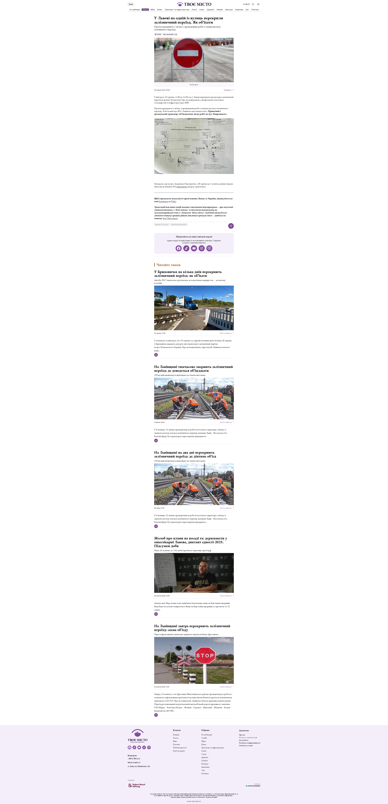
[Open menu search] (253, 4)
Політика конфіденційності (249, 743)
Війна (152, 10)
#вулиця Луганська (161, 224)
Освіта (194, 10)
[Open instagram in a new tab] (202, 248)
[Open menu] (258, 4)
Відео (175, 741)
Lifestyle (220, 10)
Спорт (201, 10)
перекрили (181, 186)
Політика (255, 10)
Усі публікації (135, 10)
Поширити (227, 90)
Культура (229, 10)
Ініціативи (239, 10)
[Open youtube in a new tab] (194, 248)
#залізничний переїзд (178, 224)
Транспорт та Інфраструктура (177, 10)
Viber (173, 201)
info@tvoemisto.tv (134, 762)
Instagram (163, 201)
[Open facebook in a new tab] (179, 248)
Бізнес (159, 10)
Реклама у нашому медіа (248, 737)
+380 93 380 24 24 (134, 758)
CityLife (145, 10)
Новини (176, 735)
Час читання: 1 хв (170, 34)
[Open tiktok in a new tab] (186, 248)
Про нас (242, 735)
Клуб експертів (179, 751)
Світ (247, 10)
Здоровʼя (210, 10)
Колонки (176, 744)
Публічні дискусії (180, 748)
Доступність (243, 740)
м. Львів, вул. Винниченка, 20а (139, 766)
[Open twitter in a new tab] (209, 248)
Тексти (175, 738)
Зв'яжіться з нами (246, 745)
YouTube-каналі (170, 218)
